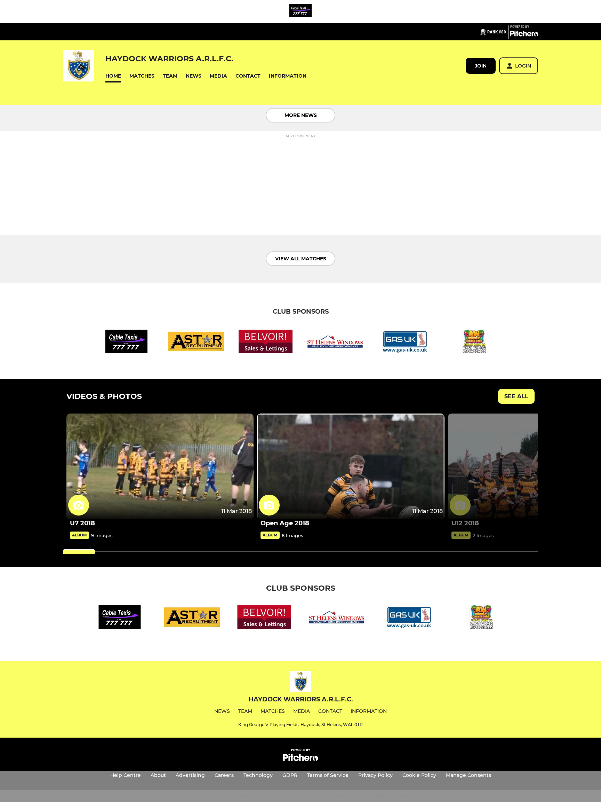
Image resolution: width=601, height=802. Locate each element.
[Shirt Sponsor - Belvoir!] (266, 343)
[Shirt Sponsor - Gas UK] (405, 343)
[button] (113, 76)
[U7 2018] (160, 466)
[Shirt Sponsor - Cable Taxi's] (300, 11)
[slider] (79, 551)
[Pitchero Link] (524, 35)
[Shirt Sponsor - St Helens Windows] (335, 343)
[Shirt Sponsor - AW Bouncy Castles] (474, 343)
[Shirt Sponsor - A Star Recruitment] (196, 343)
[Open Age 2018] (350, 466)
